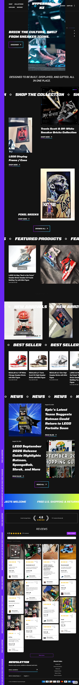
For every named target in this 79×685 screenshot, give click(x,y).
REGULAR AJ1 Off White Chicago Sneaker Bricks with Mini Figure (17, 375)
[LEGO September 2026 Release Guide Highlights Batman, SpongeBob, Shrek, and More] (60, 459)
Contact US (57, 664)
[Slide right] (73, 360)
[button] (70, 6)
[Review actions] (22, 561)
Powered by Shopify (21, 681)
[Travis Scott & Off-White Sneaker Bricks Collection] (60, 106)
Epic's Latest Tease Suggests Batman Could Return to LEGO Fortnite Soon (58, 419)
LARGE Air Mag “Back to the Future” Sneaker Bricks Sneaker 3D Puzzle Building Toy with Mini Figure (21, 277)
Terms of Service (58, 675)
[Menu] (74, 6)
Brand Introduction (58, 666)
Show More (46, 575)
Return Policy (58, 673)
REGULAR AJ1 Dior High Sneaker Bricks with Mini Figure (58, 375)
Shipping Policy (57, 671)
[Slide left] (10, 360)
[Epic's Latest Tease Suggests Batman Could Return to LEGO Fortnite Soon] (25, 419)
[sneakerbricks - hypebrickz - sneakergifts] (23, 321)
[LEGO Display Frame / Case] (20, 135)
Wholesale (57, 668)
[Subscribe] (36, 669)
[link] (61, 320)
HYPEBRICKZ (14, 681)
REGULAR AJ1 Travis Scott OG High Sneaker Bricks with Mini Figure (37, 375)
